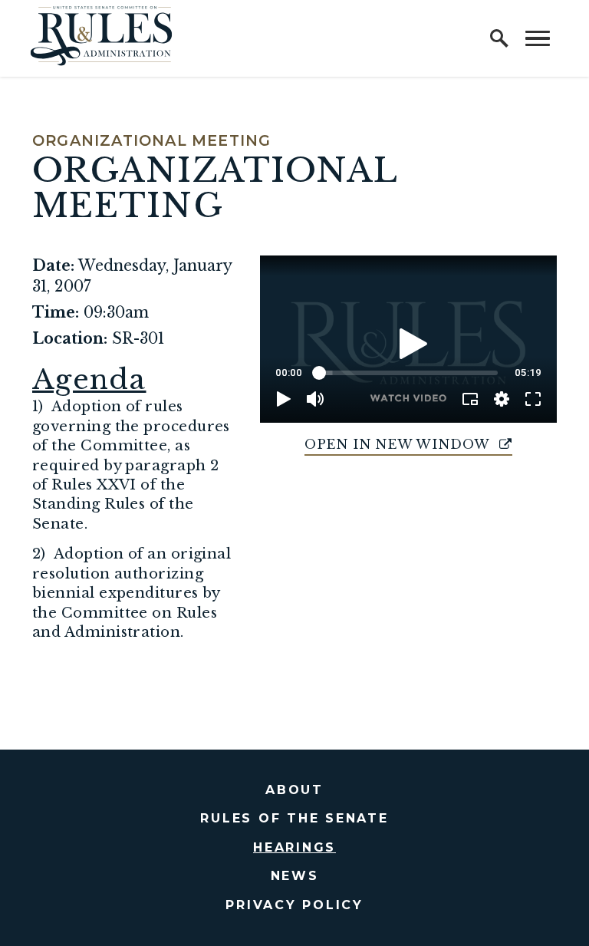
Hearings (294, 847)
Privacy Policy (294, 905)
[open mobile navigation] (537, 38)
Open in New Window (399, 444)
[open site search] (499, 38)
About (294, 790)
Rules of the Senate (294, 818)
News (295, 876)
